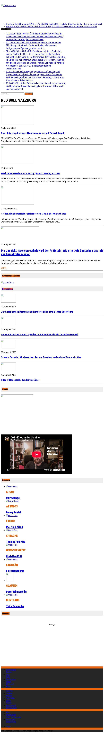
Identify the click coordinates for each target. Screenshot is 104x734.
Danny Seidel (13, 512)
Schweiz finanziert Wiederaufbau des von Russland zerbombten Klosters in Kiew (41, 357)
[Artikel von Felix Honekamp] (12, 559)
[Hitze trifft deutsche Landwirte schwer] (8, 370)
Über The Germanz (13, 717)
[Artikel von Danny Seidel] (12, 501)
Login (8, 726)
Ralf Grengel (13, 497)
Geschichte (90, 24)
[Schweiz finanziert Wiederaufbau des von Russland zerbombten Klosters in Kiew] (8, 347)
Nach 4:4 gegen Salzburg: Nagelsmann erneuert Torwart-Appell (32, 133)
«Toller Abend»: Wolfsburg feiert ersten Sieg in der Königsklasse (33, 213)
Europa (24, 24)
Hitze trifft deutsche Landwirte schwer (20, 380)
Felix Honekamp (15, 570)
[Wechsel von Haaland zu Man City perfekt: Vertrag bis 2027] (17, 163)
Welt (35, 24)
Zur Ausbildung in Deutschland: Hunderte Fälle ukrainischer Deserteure (37, 311)
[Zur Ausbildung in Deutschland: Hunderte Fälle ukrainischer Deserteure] (8, 301)
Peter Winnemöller (16, 591)
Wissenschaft (59, 26)
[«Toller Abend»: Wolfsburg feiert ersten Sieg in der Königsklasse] (17, 203)
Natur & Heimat (75, 26)
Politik (41, 24)
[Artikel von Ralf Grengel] (12, 486)
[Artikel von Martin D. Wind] (12, 515)
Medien (33, 26)
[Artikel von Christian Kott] (12, 545)
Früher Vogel (13, 26)
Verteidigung (44, 26)
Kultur (79, 24)
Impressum (10, 719)
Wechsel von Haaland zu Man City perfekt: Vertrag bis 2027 (30, 173)
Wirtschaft (51, 24)
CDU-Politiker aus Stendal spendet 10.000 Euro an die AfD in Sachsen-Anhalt (39, 334)
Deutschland (13, 24)
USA (8, 674)
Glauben (72, 24)
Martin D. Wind (14, 527)
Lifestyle (62, 24)
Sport (99, 24)
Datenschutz (11, 722)
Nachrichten (7, 289)
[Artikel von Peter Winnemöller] (10, 580)
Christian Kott (14, 556)
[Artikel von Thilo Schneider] (12, 595)
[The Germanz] (18, 5)
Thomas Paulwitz (15, 541)
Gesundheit (90, 26)
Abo (7, 712)
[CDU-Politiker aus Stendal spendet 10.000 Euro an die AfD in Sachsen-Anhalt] (8, 324)
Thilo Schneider (15, 606)
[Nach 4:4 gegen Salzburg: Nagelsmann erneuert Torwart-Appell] (17, 123)
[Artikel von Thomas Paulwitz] (12, 530)
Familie (25, 26)
